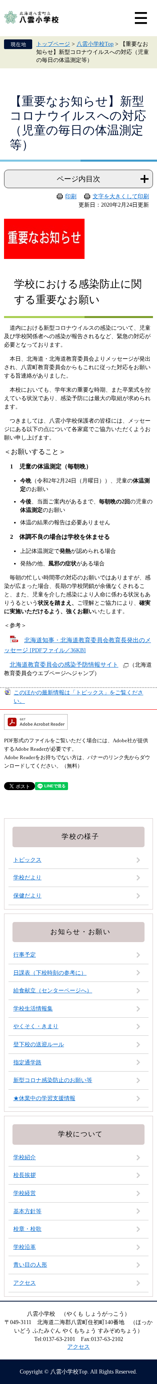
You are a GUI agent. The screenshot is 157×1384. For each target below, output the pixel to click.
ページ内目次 (78, 179)
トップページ (53, 44)
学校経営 (24, 1193)
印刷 (70, 196)
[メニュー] (141, 18)
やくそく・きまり (35, 1026)
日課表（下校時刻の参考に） (50, 973)
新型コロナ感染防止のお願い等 (52, 1080)
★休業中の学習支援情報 (44, 1098)
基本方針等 (27, 1211)
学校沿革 (24, 1247)
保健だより (27, 896)
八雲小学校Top (95, 44)
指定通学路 (27, 1063)
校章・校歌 (27, 1229)
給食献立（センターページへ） (52, 991)
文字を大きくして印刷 (121, 196)
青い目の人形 (30, 1265)
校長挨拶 (24, 1175)
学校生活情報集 (33, 1009)
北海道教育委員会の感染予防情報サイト (64, 664)
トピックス (27, 860)
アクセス (24, 1283)
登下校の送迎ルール (38, 1044)
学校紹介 (24, 1157)
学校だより (27, 878)
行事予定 (24, 955)
